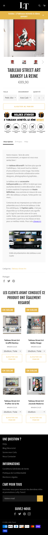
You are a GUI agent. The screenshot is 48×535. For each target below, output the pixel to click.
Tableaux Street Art (19, 268)
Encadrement (23, 92)
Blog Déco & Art (9, 448)
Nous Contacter (9, 456)
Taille (5, 92)
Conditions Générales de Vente (16, 468)
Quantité (36, 92)
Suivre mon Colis (10, 452)
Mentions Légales (10, 477)
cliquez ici (37, 221)
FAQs (5, 444)
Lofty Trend (12, 522)
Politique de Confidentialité (14, 473)
